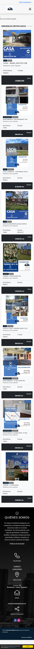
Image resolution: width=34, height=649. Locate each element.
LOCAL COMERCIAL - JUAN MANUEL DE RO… (15, 171)
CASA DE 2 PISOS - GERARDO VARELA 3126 (15, 328)
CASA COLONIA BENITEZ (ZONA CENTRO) (15, 224)
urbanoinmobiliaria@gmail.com (17, 603)
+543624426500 (17, 569)
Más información (12, 647)
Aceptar (27, 646)
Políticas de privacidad (17, 543)
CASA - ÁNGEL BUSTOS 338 (15, 63)
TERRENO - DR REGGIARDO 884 (12, 276)
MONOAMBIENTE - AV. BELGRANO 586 (14, 380)
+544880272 (17, 566)
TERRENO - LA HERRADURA (11, 485)
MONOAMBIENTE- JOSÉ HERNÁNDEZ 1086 (15, 119)
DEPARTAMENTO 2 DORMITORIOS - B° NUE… (15, 433)
